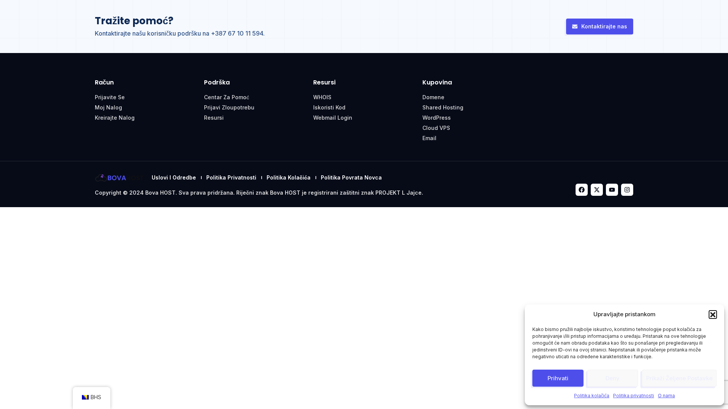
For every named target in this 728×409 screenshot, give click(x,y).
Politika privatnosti (633, 395)
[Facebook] (582, 190)
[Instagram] (627, 190)
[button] (713, 314)
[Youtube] (612, 190)
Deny (613, 378)
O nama (666, 395)
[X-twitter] (597, 190)
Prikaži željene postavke (679, 378)
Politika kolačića (591, 395)
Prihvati (558, 378)
